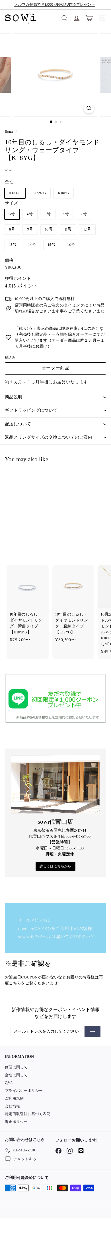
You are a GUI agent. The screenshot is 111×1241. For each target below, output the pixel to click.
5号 (48, 214)
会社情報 (12, 1106)
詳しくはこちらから (55, 866)
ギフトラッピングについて (31, 410)
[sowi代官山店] (55, 784)
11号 (68, 229)
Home (9, 132)
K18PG (63, 193)
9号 (30, 229)
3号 (12, 214)
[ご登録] (92, 1031)
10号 (49, 229)
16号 (71, 244)
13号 (13, 244)
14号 (32, 244)
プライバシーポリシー (24, 1090)
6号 (66, 214)
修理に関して (16, 1067)
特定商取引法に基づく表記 (27, 1114)
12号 (87, 229)
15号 (52, 244)
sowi (9, 170)
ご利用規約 (14, 1098)
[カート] (89, 18)
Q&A (9, 1083)
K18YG (15, 193)
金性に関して (16, 1075)
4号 (30, 214)
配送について (18, 424)
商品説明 (13, 397)
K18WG (39, 193)
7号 (84, 214)
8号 (12, 229)
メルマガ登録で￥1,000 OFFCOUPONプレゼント (54, 4)
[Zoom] (88, 108)
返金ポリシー (16, 1122)
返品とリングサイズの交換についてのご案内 (48, 437)
